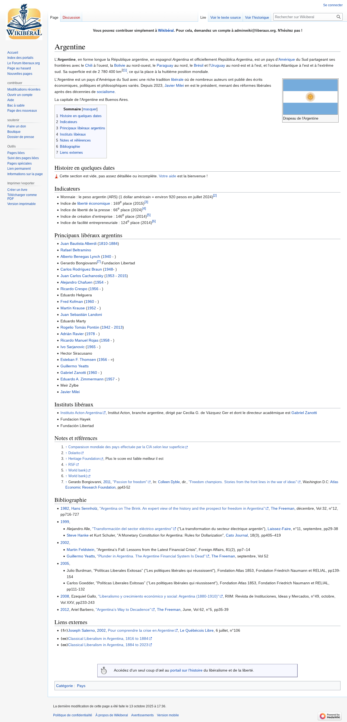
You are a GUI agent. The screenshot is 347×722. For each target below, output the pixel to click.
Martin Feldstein (80, 549)
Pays (81, 686)
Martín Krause (72, 308)
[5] (148, 215)
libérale (177, 79)
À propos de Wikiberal (111, 715)
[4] (144, 208)
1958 (105, 340)
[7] (99, 261)
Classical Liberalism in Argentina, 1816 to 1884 (108, 638)
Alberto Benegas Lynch (80, 256)
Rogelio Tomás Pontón (79, 327)
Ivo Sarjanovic (72, 347)
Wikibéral (166, 30)
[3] (146, 202)
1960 (89, 301)
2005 (64, 563)
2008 (64, 596)
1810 (103, 243)
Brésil (198, 65)
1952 (91, 308)
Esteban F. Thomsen (78, 359)
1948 (108, 269)
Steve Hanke (78, 535)
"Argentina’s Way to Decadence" (123, 609)
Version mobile (168, 715)
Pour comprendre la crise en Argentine (141, 630)
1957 (110, 379)
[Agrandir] (335, 118)
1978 (90, 334)
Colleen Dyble (169, 482)
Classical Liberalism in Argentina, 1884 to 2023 (108, 645)
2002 (64, 542)
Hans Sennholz (84, 508)
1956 (94, 289)
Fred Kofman (71, 301)
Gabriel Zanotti (73, 372)
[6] (154, 221)
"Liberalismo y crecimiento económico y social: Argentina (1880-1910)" (158, 596)
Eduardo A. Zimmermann (82, 379)
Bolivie (119, 65)
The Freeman (282, 508)
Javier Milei (174, 85)
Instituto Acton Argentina (81, 412)
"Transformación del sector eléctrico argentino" (132, 529)
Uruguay (217, 65)
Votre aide (167, 176)
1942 (106, 327)
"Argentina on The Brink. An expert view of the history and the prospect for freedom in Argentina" (182, 508)
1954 (99, 282)
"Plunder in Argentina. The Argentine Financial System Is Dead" (151, 556)
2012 (64, 609)
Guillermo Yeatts (74, 366)
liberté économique (93, 203)
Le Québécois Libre (197, 630)
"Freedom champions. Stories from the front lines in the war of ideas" (243, 482)
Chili (88, 65)
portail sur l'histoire (186, 670)
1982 (64, 508)
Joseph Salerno (81, 630)
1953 (110, 276)
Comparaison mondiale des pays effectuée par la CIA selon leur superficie (126, 447)
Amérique (286, 59)
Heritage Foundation (84, 459)
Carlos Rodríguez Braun (81, 269)
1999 (64, 521)
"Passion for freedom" (130, 482)
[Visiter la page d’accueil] (24, 21)
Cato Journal (237, 535)
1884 (113, 243)
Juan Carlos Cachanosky (81, 276)
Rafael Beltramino (75, 250)
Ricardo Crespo (73, 289)
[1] (125, 70)
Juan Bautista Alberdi (78, 243)
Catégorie (64, 686)
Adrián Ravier (72, 334)
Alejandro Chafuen (76, 282)
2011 (107, 482)
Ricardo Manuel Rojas (79, 340)
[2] (215, 195)
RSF (71, 465)
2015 (122, 276)
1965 (91, 347)
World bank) (77, 470)
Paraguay (165, 65)
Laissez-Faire (279, 529)
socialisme (106, 91)
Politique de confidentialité (72, 715)
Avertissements (142, 715)
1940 (106, 256)
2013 (118, 327)
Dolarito (74, 453)
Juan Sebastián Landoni (81, 314)
